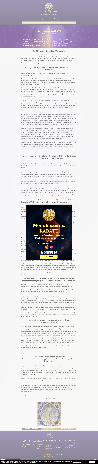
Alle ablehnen (85, 462)
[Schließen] (96, 462)
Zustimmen (92, 462)
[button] (70, 206)
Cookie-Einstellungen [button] (77, 462)
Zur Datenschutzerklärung (31, 462)
